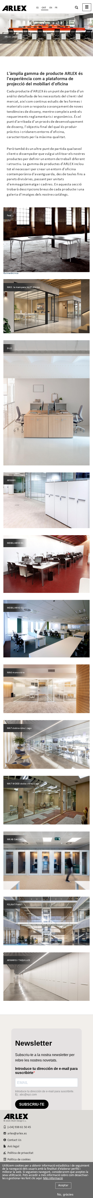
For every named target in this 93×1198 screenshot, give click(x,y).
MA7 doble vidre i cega (19, 728)
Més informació (53, 1178)
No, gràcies (65, 1194)
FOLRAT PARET (14, 904)
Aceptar (63, 1185)
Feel (9, 215)
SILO (9, 348)
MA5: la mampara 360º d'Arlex (23, 287)
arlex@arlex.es (16, 1133)
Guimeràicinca (10, 273)
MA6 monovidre (15, 672)
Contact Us (13, 1140)
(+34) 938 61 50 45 (18, 1127)
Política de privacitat (19, 1153)
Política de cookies (18, 1159)
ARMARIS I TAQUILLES (18, 960)
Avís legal (12, 1146)
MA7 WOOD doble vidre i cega (23, 784)
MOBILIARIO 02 (15, 608)
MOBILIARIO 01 (15, 543)
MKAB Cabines (14, 839)
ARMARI (11, 480)
